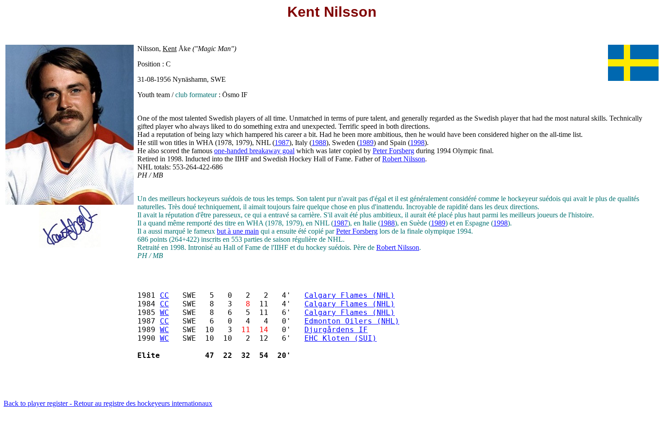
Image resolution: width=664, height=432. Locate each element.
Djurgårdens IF (336, 329)
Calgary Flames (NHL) (349, 295)
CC (164, 295)
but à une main (238, 231)
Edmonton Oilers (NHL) (351, 321)
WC (164, 312)
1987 (282, 142)
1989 (366, 142)
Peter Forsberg (393, 151)
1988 (319, 142)
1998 (417, 142)
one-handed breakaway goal (254, 151)
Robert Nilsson (403, 159)
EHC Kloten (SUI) (340, 338)
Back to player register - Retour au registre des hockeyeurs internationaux (108, 403)
